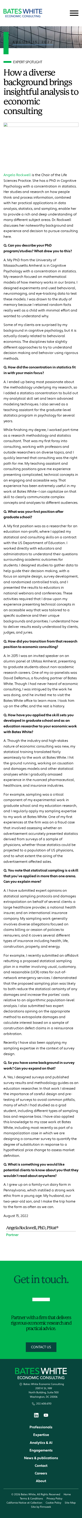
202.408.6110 (43, 1403)
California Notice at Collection (24, 1502)
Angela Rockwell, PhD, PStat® (32, 1227)
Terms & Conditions (31, 1498)
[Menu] (74, 13)
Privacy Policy (54, 1498)
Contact (41, 1466)
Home (67, 1494)
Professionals (41, 1427)
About (41, 1481)
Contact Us (41, 1347)
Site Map (70, 1502)
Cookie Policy (53, 1502)
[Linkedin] (36, 1416)
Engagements (41, 1450)
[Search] (63, 13)
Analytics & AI (41, 1443)
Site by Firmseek (41, 1507)
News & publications (41, 1458)
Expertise (41, 1435)
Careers (41, 1473)
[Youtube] (46, 1416)
